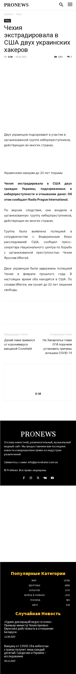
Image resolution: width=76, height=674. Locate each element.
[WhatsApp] (36, 66)
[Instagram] (30, 477)
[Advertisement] (38, 524)
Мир (19, 14)
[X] (17, 66)
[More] (45, 66)
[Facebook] (8, 66)
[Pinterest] (27, 66)
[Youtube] (52, 477)
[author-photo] (38, 388)
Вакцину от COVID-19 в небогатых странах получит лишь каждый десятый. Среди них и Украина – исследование (26, 651)
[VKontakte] (45, 477)
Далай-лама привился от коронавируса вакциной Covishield (19, 344)
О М (10, 56)
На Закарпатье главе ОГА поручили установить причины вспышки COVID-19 (57, 346)
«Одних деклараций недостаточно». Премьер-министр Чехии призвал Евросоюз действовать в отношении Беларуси (28, 627)
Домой (8, 14)
